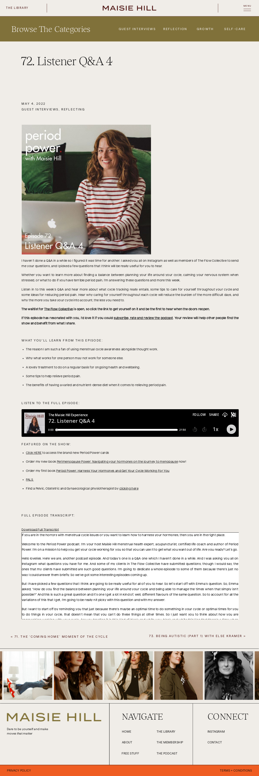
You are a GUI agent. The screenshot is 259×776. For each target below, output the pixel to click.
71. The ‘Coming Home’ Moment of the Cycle (61, 636)
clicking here (129, 488)
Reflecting (73, 109)
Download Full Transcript (40, 529)
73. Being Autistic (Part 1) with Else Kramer (195, 636)
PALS (30, 479)
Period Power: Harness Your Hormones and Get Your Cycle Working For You (112, 470)
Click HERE (34, 453)
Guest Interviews (39, 109)
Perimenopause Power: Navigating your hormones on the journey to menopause (117, 462)
